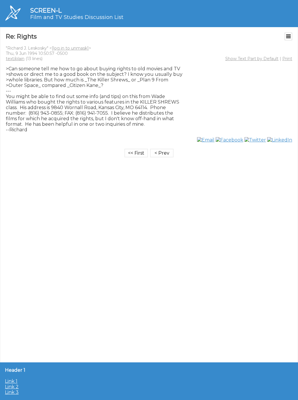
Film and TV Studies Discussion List (76, 17)
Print (287, 58)
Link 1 (11, 381)
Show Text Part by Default (252, 58)
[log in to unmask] (70, 48)
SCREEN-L (46, 10)
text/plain (15, 58)
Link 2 (12, 386)
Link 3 (12, 392)
